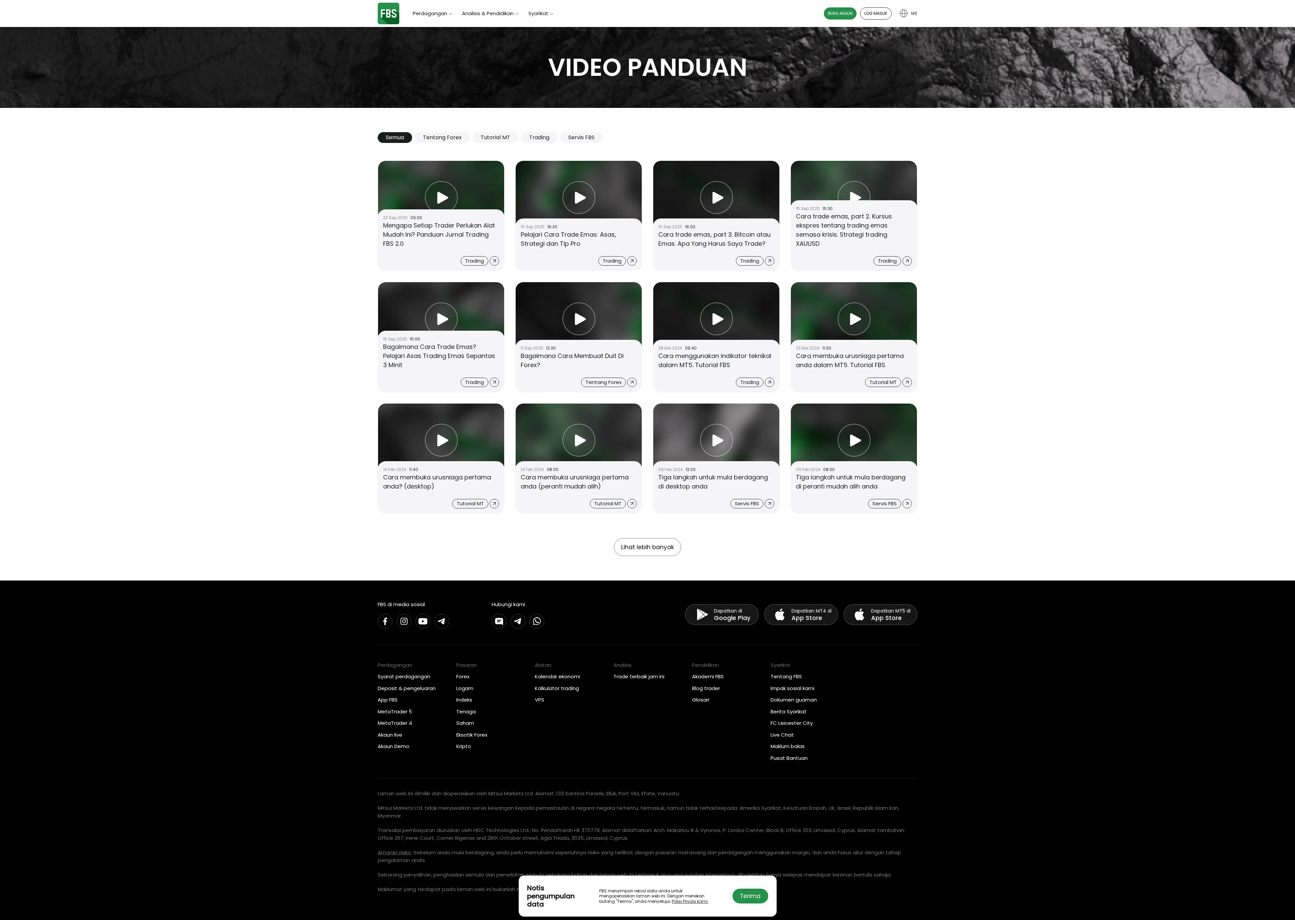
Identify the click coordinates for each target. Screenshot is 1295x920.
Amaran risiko (394, 852)
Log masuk (875, 13)
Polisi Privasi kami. (690, 901)
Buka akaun (840, 13)
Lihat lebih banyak (647, 547)
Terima (750, 896)
